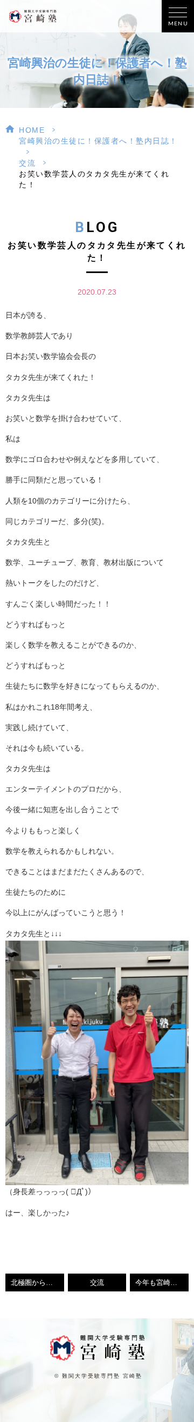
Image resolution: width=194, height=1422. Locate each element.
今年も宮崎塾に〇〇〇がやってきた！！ (162, 1283)
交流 (27, 163)
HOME (32, 130)
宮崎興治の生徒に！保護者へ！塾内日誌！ (98, 141)
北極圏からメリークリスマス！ (37, 1283)
